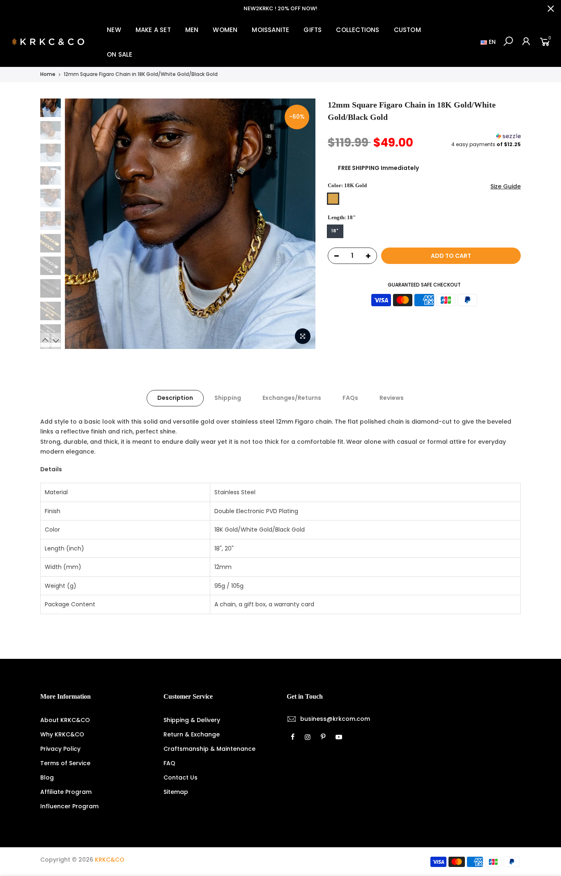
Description (175, 398)
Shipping (227, 398)
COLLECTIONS (357, 29)
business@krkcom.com (335, 719)
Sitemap (175, 792)
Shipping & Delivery (191, 720)
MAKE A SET (153, 29)
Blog (47, 777)
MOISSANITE (270, 29)
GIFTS (312, 29)
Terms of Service (65, 763)
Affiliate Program (66, 792)
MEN (192, 29)
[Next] (301, 223)
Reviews (391, 398)
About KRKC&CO (65, 720)
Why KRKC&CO (62, 734)
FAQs (350, 398)
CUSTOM (407, 29)
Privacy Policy (60, 749)
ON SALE (119, 54)
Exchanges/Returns (291, 398)
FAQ (169, 763)
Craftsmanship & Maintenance (209, 749)
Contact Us (180, 777)
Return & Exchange (191, 734)
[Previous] (79, 223)
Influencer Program (69, 806)
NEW (114, 29)
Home (47, 74)
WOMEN (225, 29)
